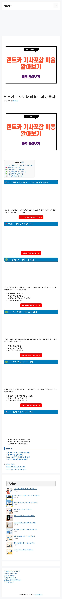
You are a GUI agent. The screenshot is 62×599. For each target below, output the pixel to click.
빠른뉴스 (8, 6)
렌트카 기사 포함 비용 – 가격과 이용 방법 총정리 (19, 165)
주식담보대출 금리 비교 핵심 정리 (24, 543)
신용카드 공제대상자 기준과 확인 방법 (25, 489)
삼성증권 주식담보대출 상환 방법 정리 (25, 529)
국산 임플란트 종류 (10, 578)
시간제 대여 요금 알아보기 (30, 305)
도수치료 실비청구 (9, 575)
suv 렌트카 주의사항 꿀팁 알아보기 (19, 457)
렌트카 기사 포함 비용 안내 (14, 167)
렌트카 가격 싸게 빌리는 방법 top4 (18, 452)
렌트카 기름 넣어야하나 (15, 455)
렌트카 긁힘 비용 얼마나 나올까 (18, 459)
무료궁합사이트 (9, 582)
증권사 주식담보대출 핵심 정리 (23, 550)
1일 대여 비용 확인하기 (30, 253)
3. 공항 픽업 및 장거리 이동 (14, 174)
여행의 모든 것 (10, 464)
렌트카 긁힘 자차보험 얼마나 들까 (16, 469)
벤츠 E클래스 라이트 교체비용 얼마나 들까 (27, 495)
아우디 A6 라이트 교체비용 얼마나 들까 (26, 502)
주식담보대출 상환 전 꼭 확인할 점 (24, 536)
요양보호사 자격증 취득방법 (12, 580)
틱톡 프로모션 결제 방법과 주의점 (24, 516)
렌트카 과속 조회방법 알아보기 (15, 467)
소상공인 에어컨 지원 (10, 573)
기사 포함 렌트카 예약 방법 (14, 176)
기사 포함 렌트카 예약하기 (30, 405)
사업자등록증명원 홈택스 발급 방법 (25, 523)
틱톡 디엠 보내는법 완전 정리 (23, 509)
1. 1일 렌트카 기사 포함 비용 (14, 169)
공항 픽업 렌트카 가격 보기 (30, 355)
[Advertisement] (31, 22)
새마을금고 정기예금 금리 (12, 571)
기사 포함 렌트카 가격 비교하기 (30, 217)
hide (22, 162)
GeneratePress (38, 594)
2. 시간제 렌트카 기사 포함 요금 (15, 171)
